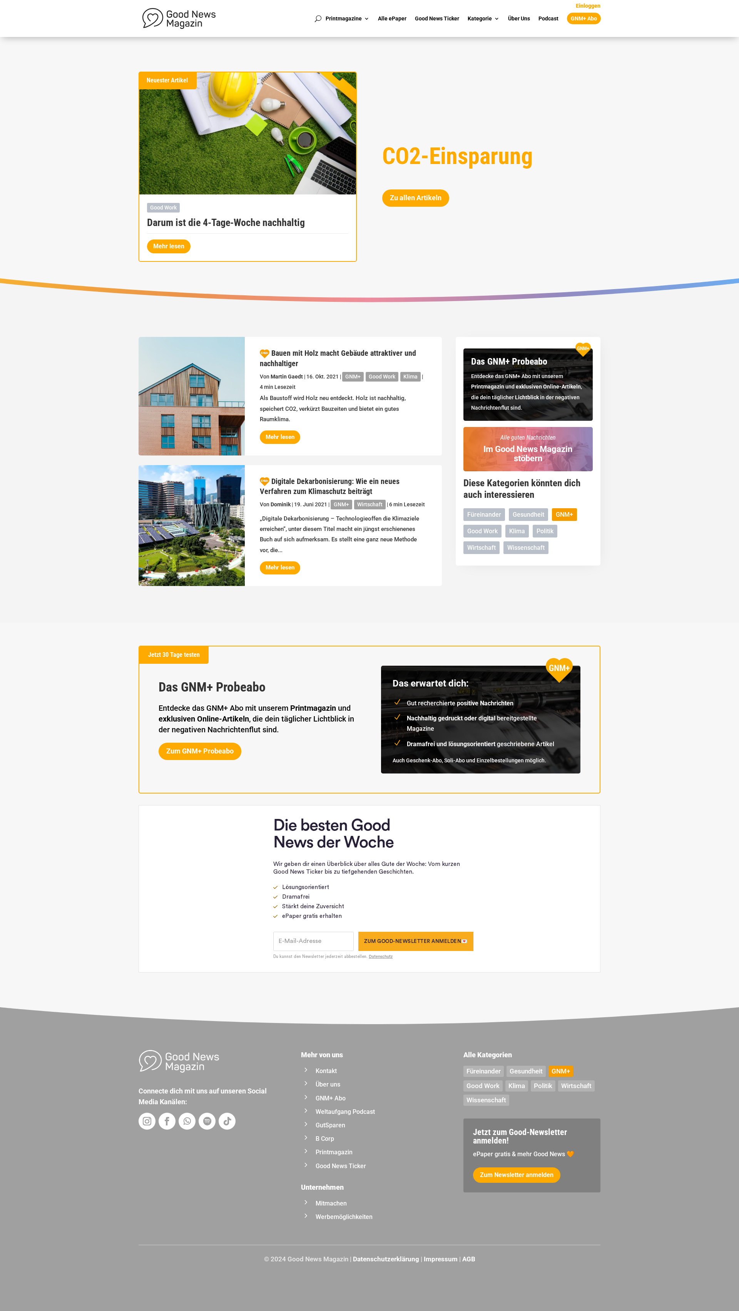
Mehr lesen (168, 246)
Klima (410, 376)
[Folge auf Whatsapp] (187, 1121)
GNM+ (353, 376)
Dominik (281, 504)
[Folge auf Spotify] (207, 1121)
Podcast (548, 18)
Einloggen (588, 6)
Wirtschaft (370, 504)
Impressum (441, 1259)
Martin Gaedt (287, 376)
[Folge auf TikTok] (227, 1121)
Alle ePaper (392, 18)
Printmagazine (344, 18)
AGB (468, 1259)
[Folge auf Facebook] (167, 1121)
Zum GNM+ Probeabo (200, 751)
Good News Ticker (437, 18)
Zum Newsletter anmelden (516, 1175)
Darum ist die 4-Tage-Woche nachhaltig (226, 222)
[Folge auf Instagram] (147, 1121)
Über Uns (519, 18)
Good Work (163, 207)
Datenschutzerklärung (386, 1259)
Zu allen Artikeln (415, 198)
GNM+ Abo (584, 18)
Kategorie (480, 18)
